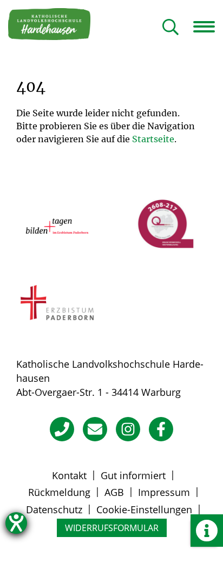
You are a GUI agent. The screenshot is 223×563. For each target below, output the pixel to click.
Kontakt (69, 475)
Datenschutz (54, 509)
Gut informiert (133, 475)
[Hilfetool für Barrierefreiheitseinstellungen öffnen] (16, 523)
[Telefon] (62, 429)
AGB (114, 492)
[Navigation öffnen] (208, 26)
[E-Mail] (95, 429)
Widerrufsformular (112, 528)
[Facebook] (161, 429)
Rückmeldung (59, 492)
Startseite (153, 139)
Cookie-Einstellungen (144, 509)
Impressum (164, 492)
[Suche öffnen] (170, 27)
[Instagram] (128, 429)
